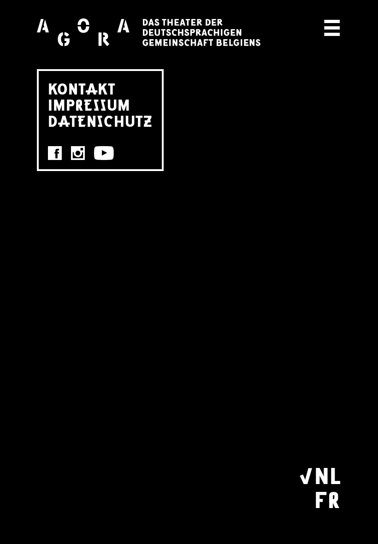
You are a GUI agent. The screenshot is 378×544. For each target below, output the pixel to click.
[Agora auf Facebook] (55, 153)
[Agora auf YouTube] (104, 153)
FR (327, 498)
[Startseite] (148, 32)
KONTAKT (82, 88)
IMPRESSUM (89, 104)
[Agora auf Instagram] (78, 153)
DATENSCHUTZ (100, 120)
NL (327, 474)
